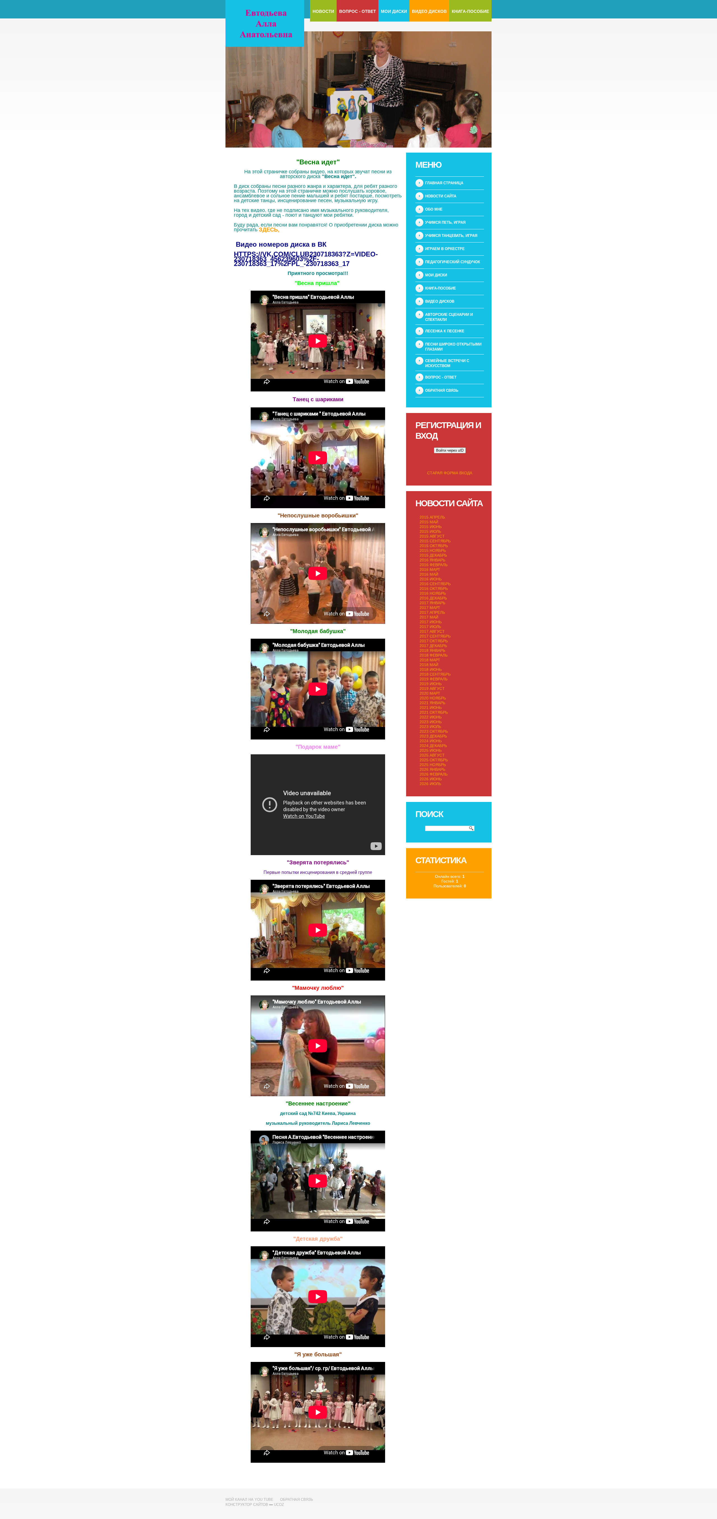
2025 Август (432, 755)
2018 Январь (432, 650)
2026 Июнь (431, 779)
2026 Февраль (434, 774)
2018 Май (429, 664)
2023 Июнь (431, 722)
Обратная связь (296, 1499)
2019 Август (432, 688)
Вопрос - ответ (357, 11)
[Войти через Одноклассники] (469, 462)
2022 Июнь (431, 717)
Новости (323, 11)
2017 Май (429, 617)
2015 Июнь (431, 526)
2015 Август (432, 536)
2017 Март (430, 607)
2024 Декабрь (433, 745)
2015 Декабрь (433, 555)
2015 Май (429, 522)
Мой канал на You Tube (249, 1499)
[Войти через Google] (459, 462)
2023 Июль (430, 726)
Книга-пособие (470, 11)
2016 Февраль (434, 565)
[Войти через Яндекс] (450, 462)
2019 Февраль (434, 679)
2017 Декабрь (433, 645)
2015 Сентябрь (435, 541)
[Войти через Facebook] (440, 462)
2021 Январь (432, 703)
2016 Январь (432, 560)
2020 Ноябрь (433, 698)
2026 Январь (432, 769)
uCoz (279, 1504)
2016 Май (429, 574)
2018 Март (430, 660)
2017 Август (432, 631)
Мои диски (394, 11)
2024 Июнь (431, 741)
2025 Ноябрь (433, 764)
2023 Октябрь (434, 731)
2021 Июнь (431, 707)
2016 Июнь (431, 579)
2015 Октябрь (434, 545)
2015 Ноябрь (433, 550)
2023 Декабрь (433, 736)
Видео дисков (429, 11)
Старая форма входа (449, 473)
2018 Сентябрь (435, 674)
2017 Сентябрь (435, 636)
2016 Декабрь (433, 598)
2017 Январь (432, 603)
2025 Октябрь (434, 760)
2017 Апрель (432, 612)
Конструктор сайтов (246, 1504)
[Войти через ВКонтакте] (431, 462)
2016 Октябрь (434, 588)
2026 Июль (430, 783)
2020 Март (430, 693)
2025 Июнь (431, 750)
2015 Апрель (432, 517)
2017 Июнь (431, 622)
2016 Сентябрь (435, 584)
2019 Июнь (431, 684)
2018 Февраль (434, 655)
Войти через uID (450, 450)
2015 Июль (430, 531)
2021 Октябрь (434, 712)
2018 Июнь (431, 669)
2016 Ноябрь (433, 593)
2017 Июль (430, 626)
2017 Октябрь (434, 641)
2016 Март (430, 569)
